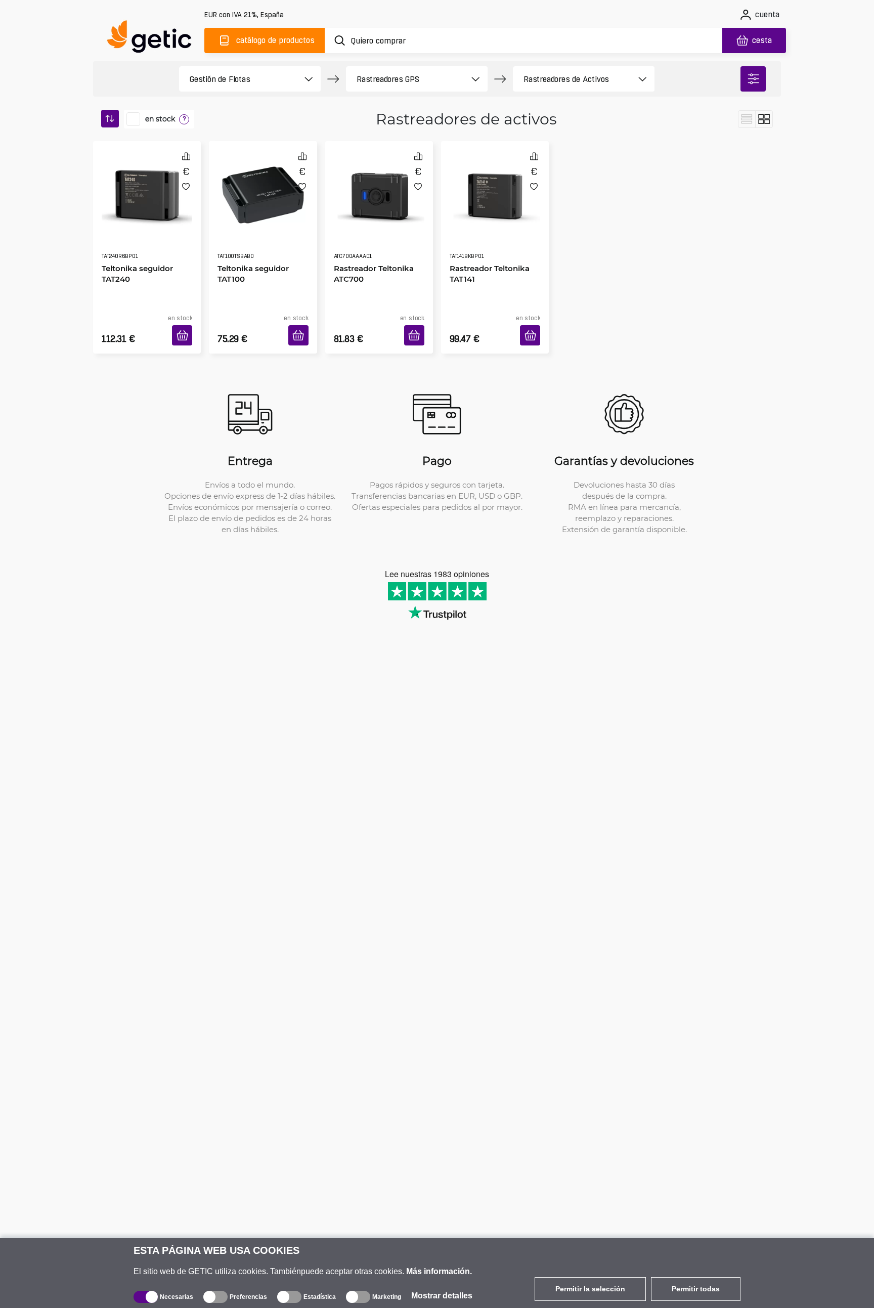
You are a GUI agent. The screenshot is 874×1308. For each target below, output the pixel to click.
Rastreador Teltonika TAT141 (486, 244)
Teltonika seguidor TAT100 (249, 244)
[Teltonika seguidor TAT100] (263, 184)
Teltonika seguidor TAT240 (133, 244)
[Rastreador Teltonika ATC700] (379, 184)
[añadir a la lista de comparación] (186, 156)
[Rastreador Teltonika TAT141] (495, 184)
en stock (160, 118)
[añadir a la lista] (186, 186)
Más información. (439, 1271)
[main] (153, 38)
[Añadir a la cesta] (186, 323)
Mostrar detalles (441, 1295)
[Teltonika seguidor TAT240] (147, 184)
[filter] (753, 79)
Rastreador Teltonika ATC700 (370, 244)
